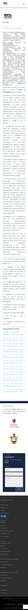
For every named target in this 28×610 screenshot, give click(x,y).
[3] (19, 230)
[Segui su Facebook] (2, 516)
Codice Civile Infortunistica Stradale (12, 28)
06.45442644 (9, 457)
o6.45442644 (20, 604)
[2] (14, 213)
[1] (3, 259)
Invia (19, 489)
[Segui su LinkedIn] (5, 516)
